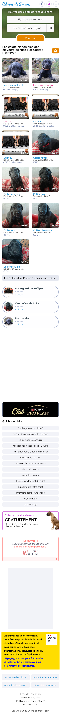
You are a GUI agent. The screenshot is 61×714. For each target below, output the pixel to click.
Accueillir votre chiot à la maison (30, 433)
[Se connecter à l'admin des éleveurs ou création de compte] (49, 4)
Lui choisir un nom (30, 469)
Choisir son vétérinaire (30, 439)
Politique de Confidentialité (30, 700)
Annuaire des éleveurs (45, 677)
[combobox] (30, 19)
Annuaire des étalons (15, 685)
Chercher (30, 38)
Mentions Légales (30, 697)
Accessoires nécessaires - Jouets (30, 445)
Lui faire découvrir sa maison (30, 463)
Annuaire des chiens (45, 685)
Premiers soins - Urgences (30, 492)
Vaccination (30, 498)
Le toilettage (30, 504)
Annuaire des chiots (15, 677)
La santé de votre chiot (30, 486)
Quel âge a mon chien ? (30, 428)
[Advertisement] (30, 366)
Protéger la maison (30, 457)
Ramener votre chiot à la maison (30, 451)
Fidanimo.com (30, 704)
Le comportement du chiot (30, 480)
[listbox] (50, 28)
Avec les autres (30, 475)
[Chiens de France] (16, 4)
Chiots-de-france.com (30, 693)
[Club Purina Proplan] (30, 409)
